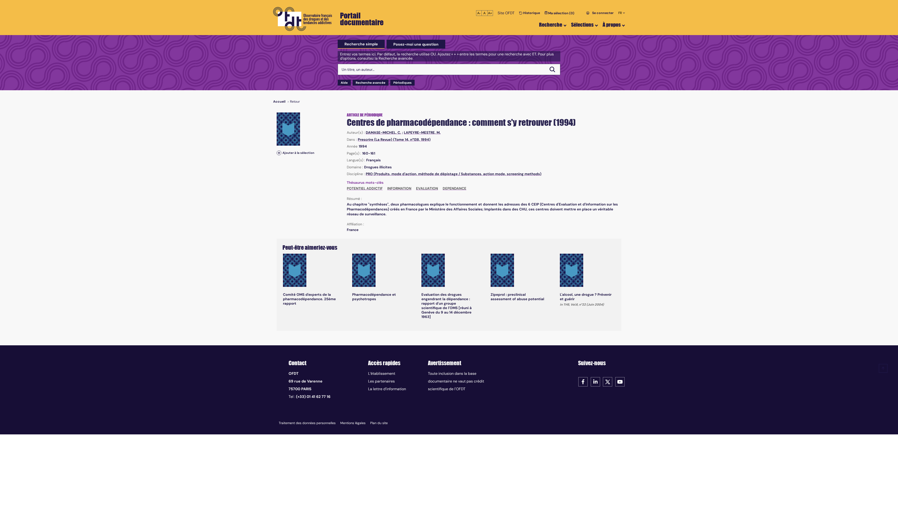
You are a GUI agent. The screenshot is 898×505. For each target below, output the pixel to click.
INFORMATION (399, 188)
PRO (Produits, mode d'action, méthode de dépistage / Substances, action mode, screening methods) (453, 174)
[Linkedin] (595, 381)
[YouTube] (620, 381)
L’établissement (381, 373)
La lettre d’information (387, 388)
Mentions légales (353, 423)
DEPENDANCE (454, 188)
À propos (612, 25)
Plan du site (379, 423)
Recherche (550, 25)
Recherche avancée (370, 83)
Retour (295, 101)
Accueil (279, 101)
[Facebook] (583, 381)
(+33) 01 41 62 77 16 (313, 396)
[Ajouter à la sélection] (279, 152)
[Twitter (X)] (607, 381)
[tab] (361, 44)
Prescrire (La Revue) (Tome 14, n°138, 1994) (394, 139)
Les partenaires (381, 381)
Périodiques (402, 83)
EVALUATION (427, 188)
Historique (531, 13)
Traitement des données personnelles (307, 423)
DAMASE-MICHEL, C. (383, 132)
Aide (344, 83)
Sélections (582, 25)
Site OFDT (506, 13)
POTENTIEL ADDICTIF (365, 188)
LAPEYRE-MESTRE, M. (422, 132)
